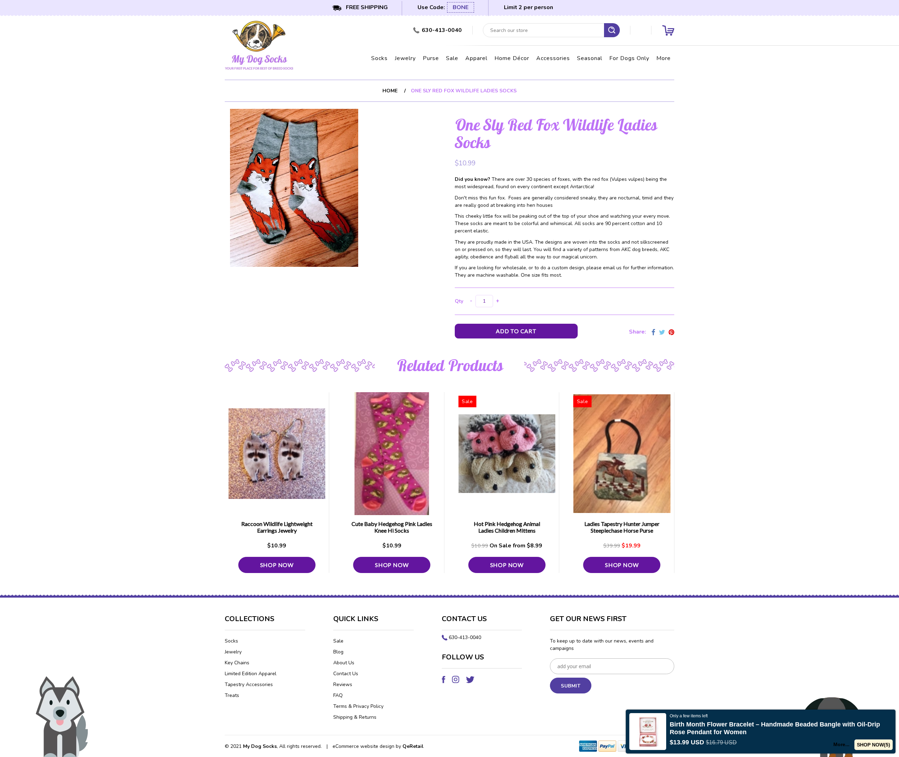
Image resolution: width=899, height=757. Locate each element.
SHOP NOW (277, 564)
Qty (459, 301)
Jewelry (405, 58)
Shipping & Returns (354, 717)
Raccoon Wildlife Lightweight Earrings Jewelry (277, 527)
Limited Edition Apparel (250, 673)
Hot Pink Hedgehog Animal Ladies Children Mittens (507, 527)
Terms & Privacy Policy (358, 706)
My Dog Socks (260, 746)
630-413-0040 (465, 637)
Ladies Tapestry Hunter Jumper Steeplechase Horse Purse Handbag (622, 530)
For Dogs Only (629, 58)
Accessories (553, 58)
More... (841, 744)
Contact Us (345, 673)
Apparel (476, 58)
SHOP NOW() (873, 745)
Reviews (342, 684)
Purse (431, 58)
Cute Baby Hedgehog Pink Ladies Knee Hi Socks (392, 527)
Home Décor (511, 58)
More (663, 58)
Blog (338, 652)
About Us (343, 662)
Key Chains (237, 662)
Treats (232, 695)
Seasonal (589, 58)
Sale (452, 58)
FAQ (338, 695)
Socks (379, 58)
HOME (390, 90)
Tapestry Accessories (249, 684)
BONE (460, 7)
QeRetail (413, 746)
